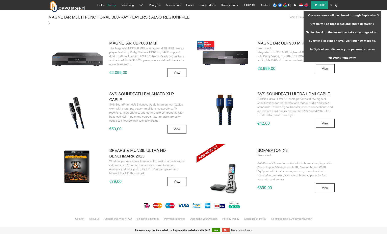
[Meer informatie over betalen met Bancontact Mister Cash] (197, 205)
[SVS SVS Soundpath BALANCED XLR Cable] (76, 112)
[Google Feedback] (285, 5)
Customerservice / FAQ (118, 218)
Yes (216, 230)
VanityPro (155, 5)
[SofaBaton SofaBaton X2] (225, 162)
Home (291, 17)
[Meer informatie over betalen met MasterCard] (157, 205)
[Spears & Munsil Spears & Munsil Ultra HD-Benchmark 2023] (76, 166)
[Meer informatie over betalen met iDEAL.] (147, 205)
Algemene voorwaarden (203, 218)
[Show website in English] (306, 5)
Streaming (127, 5)
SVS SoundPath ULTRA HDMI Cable (293, 94)
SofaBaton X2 (272, 150)
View (177, 72)
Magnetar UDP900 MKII (281, 43)
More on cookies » (241, 230)
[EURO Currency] (336, 5)
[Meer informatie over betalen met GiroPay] (220, 205)
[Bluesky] (275, 5)
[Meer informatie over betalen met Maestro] (170, 205)
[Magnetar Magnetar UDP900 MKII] (225, 56)
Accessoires (173, 5)
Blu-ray (111, 5)
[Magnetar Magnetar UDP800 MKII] (76, 58)
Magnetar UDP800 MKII (133, 43)
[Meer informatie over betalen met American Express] (208, 205)
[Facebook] (280, 5)
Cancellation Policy (255, 218)
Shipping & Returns (148, 218)
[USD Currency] (331, 5)
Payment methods (174, 218)
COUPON (249, 5)
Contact (265, 5)
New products (207, 5)
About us (94, 218)
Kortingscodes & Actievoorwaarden (291, 218)
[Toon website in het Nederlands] (301, 5)
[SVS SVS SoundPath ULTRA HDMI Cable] (225, 109)
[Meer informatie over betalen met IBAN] (235, 205)
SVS (141, 5)
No (225, 230)
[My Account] (295, 5)
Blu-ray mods (229, 5)
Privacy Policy (230, 218)
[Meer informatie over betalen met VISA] (183, 205)
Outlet (190, 5)
